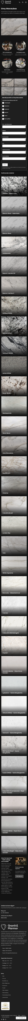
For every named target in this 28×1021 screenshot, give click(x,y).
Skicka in (5, 164)
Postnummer (5, 137)
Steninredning (5, 992)
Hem (3, 976)
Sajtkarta (23, 1015)
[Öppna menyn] (25, 2)
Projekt (3, 987)
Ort (3, 143)
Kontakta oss (5, 980)
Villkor (19, 1015)
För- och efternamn (7, 124)
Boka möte (4, 917)
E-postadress (5, 156)
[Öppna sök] (22, 2)
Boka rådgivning (19, 876)
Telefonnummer (6, 149)
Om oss (4, 978)
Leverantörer (5, 997)
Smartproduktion (5, 1017)
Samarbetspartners (6, 994)
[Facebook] (3, 1019)
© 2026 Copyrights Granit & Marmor (9, 1015)
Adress (4, 130)
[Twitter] (5, 1019)
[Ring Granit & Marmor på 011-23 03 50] (19, 2)
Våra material (5, 990)
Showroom (4, 985)
